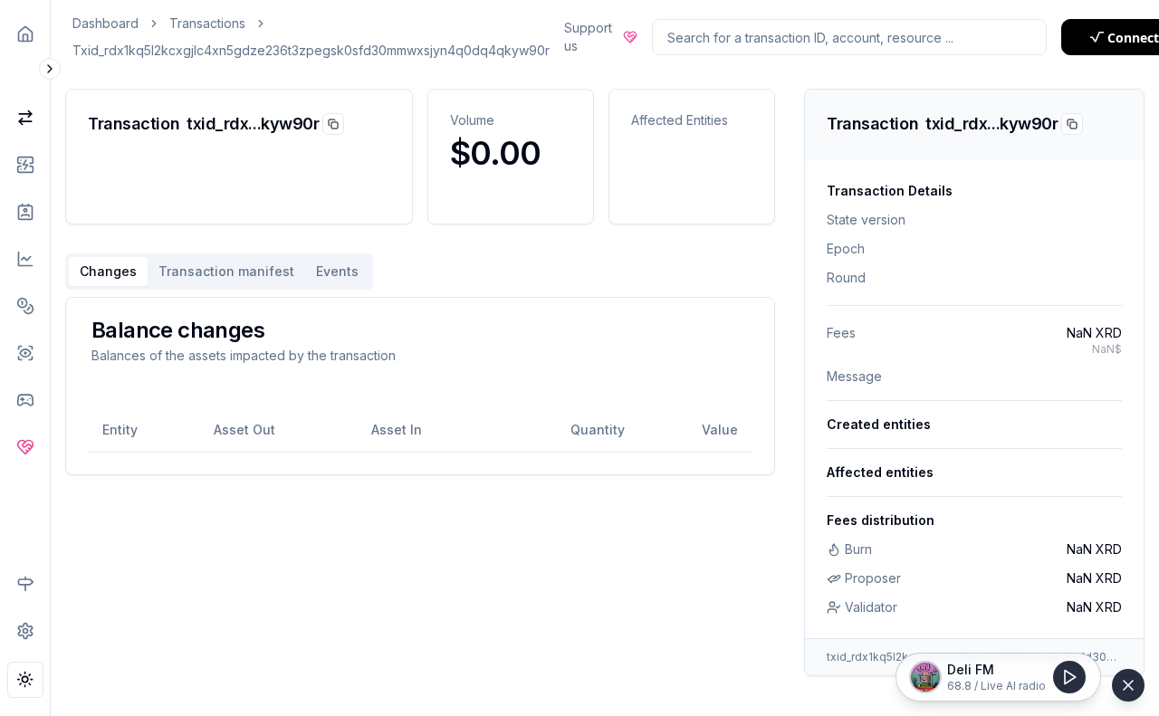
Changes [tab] (108, 271)
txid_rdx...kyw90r (253, 123)
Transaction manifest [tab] (226, 271)
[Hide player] (1128, 685)
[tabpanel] (420, 386)
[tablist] (219, 271)
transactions (207, 23)
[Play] (1069, 677)
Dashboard (105, 23)
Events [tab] (337, 271)
